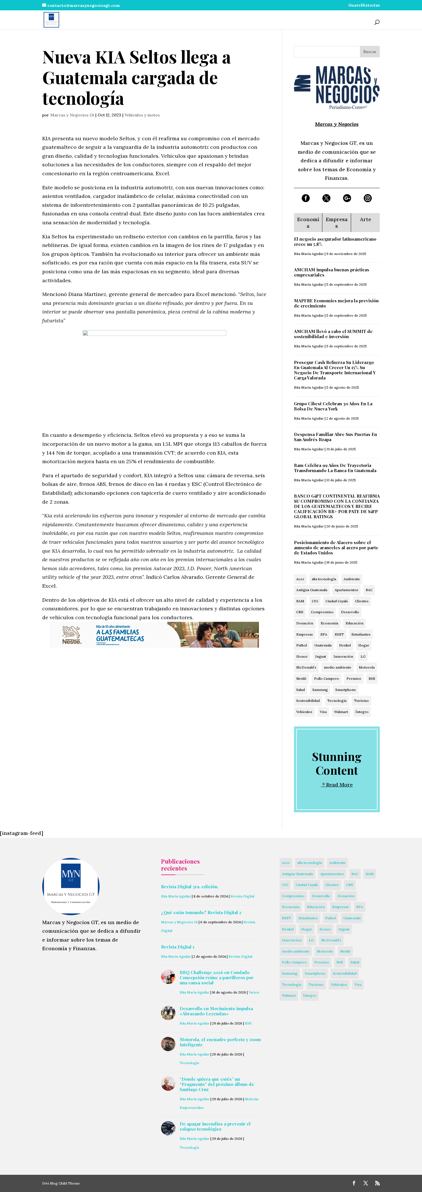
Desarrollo (350, 612)
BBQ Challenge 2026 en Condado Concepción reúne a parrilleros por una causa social (216, 977)
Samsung (320, 689)
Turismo (361, 700)
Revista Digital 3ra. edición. (189, 886)
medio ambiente (337, 667)
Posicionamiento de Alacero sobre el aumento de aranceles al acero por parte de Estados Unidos (336, 547)
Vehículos (304, 712)
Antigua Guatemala (311, 590)
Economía (329, 623)
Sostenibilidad (308, 700)
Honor (302, 656)
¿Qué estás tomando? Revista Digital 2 (201, 912)
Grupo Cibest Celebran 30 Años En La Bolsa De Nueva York (333, 406)
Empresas (304, 634)
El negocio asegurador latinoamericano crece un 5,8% (335, 241)
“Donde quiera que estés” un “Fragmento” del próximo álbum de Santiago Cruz (217, 1084)
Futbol (301, 645)
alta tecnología (324, 579)
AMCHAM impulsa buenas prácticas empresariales (331, 272)
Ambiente (352, 579)
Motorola (367, 667)
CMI (299, 612)
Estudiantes (361, 634)
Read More (339, 784)
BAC (369, 590)
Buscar (370, 51)
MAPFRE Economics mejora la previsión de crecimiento (336, 303)
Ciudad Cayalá (337, 601)
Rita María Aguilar (309, 254)
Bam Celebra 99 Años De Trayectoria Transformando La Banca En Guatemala (335, 467)
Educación (354, 623)
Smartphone (345, 689)
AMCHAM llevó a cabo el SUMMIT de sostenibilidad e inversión (333, 333)
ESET (339, 634)
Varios (254, 992)
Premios (353, 678)
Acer (300, 579)
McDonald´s (306, 667)
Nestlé (301, 678)
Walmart (341, 712)
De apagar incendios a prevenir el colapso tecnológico (215, 1126)
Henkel (345, 645)
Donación (304, 623)
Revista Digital (242, 896)
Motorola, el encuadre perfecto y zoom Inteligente (220, 1042)
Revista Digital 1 (177, 947)
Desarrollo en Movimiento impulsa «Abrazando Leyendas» (216, 1011)
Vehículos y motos (142, 115)
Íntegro (362, 712)
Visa (323, 712)
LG (363, 656)
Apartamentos (346, 590)
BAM (300, 601)
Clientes (362, 601)
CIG (315, 601)
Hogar (363, 645)
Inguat (320, 656)
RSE (372, 678)
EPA (323, 634)
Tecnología (336, 700)
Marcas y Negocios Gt (72, 115)
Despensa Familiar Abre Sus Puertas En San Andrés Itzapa (335, 436)
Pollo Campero (326, 678)
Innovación (343, 656)
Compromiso (322, 612)
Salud (300, 689)
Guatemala (323, 645)
